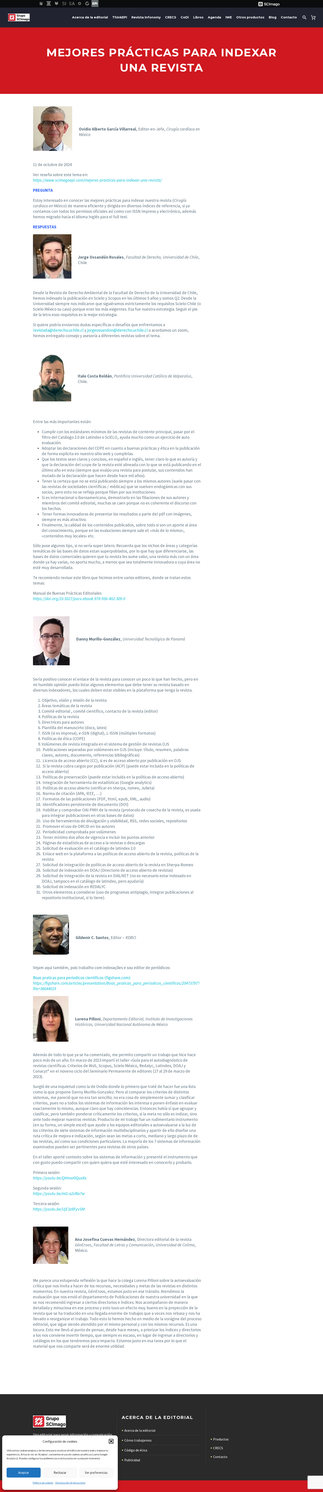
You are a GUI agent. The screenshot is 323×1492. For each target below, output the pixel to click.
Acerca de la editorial (90, 17)
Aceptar (23, 1473)
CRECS (170, 17)
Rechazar (60, 1473)
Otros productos (250, 17)
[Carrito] (314, 17)
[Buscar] (304, 17)
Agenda (214, 17)
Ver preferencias (96, 1473)
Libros (198, 17)
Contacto (289, 17)
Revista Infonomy (146, 17)
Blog (272, 17)
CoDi (185, 17)
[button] (111, 1441)
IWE (228, 17)
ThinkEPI (119, 17)
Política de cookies (43, 1482)
